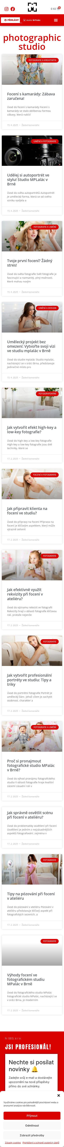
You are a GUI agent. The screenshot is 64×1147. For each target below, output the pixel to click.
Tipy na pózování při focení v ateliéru (31, 896)
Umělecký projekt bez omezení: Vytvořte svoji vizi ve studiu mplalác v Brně (31, 346)
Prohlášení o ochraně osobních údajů (41, 1142)
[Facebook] (12, 9)
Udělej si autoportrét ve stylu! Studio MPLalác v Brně (28, 180)
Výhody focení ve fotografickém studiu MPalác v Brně (25, 979)
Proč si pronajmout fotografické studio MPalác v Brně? (31, 765)
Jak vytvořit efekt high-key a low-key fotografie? (31, 429)
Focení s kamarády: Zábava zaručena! (31, 96)
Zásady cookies (13, 1142)
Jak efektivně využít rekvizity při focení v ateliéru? (25, 594)
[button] (58, 1095)
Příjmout (32, 1115)
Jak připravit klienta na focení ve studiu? (27, 510)
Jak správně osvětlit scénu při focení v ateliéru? (30, 815)
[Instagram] (6, 9)
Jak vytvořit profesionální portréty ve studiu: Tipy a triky (29, 680)
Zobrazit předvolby (32, 1135)
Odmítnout (32, 1125)
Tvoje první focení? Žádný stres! (29, 263)
